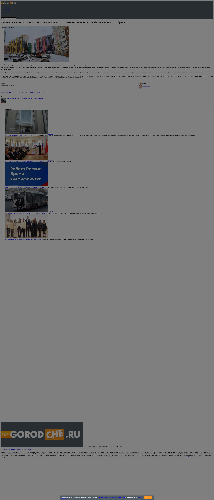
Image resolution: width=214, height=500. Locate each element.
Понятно (148, 498)
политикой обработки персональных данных (111, 497)
